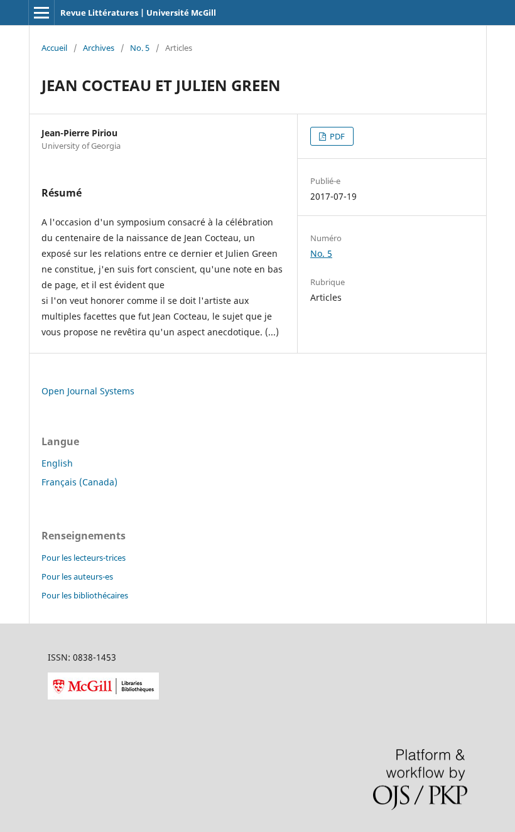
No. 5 (139, 47)
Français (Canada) (79, 482)
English (57, 463)
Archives (98, 47)
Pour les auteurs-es (77, 576)
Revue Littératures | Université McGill (138, 12)
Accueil (54, 47)
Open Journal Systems (87, 391)
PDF (336, 136)
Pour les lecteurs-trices (83, 557)
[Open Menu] (41, 12)
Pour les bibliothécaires (84, 595)
